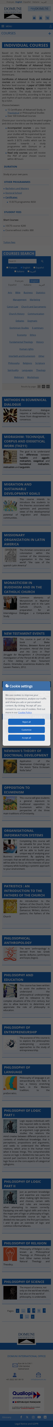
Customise (26, 729)
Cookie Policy (25, 712)
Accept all (26, 737)
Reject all (26, 721)
